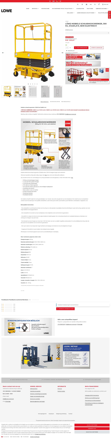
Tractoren (90, 8)
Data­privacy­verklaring (61, 413)
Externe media (16, 436)
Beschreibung (45, 101)
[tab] (44, 102)
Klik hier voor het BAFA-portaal (92, 398)
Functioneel (6, 436)
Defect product (33, 388)
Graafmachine (45, 8)
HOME (27, 8)
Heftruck (35, 8)
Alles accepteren (92, 425)
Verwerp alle (92, 428)
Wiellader (70, 12)
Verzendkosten (75, 52)
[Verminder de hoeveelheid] (72, 47)
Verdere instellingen (34, 436)
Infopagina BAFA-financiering (92, 395)
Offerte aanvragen (96, 47)
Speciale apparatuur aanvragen (37, 401)
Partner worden (61, 391)
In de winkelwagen (82, 47)
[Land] (87, 4)
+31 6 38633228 (61, 324)
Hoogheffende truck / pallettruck (62, 8)
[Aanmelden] (78, 4)
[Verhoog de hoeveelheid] (70, 47)
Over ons (60, 388)
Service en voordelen (35, 398)
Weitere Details (65, 101)
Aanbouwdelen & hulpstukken (85, 12)
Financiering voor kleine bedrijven (93, 400)
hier (46, 175)
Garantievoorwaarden (35, 391)
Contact (70, 413)
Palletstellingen (103, 12)
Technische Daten (55, 101)
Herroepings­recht (42, 413)
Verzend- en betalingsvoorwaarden (38, 393)
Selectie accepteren (92, 432)
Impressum (51, 413)
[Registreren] (82, 4)
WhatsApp (79, 324)
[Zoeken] (95, 4)
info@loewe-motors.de (70, 114)
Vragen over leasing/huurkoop (37, 396)
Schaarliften (80, 8)
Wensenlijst (71, 50)
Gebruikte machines (101, 8)
